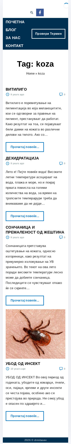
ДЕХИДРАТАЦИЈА (22, 158)
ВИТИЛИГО (16, 89)
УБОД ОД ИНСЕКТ (23, 364)
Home (30, 73)
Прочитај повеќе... (26, 145)
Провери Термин (48, 33)
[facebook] (40, 13)
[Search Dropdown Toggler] (31, 13)
